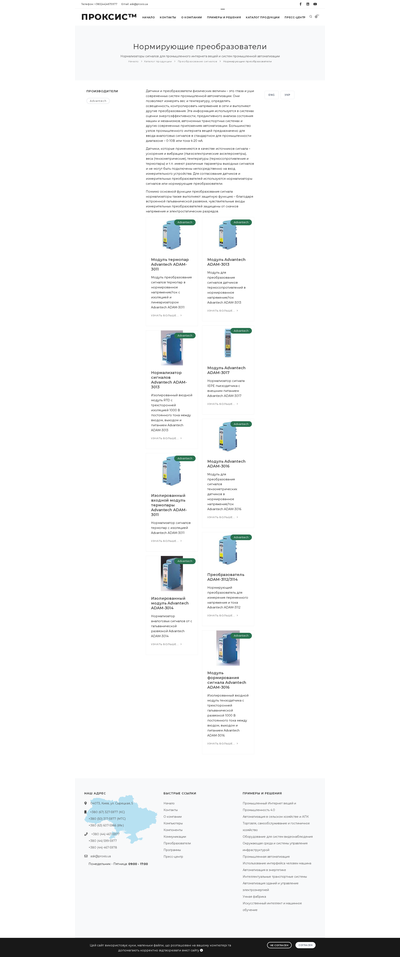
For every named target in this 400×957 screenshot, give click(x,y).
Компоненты (173, 830)
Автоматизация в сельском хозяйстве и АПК (276, 817)
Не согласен (279, 945)
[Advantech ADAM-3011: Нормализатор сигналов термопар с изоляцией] (172, 470)
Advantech (98, 100)
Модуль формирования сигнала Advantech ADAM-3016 (226, 680)
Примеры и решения (224, 17)
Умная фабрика (254, 896)
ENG (272, 94)
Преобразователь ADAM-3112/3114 (225, 577)
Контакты (168, 17)
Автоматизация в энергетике (264, 870)
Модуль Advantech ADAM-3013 (226, 262)
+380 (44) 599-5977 (103, 841)
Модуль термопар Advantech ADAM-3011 (170, 264)
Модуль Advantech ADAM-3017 (226, 370)
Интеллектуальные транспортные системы (275, 876)
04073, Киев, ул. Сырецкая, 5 (111, 803)
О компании (191, 17)
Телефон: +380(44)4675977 (99, 4)
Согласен (305, 945)
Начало (148, 17)
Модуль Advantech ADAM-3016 (226, 464)
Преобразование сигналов (197, 61)
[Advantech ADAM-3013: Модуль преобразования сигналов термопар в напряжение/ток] (228, 234)
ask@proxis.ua (100, 856)
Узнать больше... (165, 315)
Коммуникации (175, 837)
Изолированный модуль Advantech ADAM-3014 (170, 603)
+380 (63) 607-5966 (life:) (106, 825)
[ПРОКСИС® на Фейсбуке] (300, 4)
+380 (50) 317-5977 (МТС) (107, 819)
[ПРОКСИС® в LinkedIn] (307, 4)
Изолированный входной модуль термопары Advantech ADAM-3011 (169, 505)
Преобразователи (177, 843)
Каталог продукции (263, 17)
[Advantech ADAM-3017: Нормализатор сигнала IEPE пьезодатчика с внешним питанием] (228, 343)
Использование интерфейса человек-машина (277, 863)
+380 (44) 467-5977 (105, 834)
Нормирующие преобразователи (247, 61)
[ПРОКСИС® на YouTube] (315, 4)
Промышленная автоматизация (266, 857)
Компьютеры (173, 823)
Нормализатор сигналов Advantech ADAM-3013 (169, 379)
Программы (172, 850)
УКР (287, 94)
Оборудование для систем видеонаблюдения (278, 837)
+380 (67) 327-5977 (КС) (107, 812)
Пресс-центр (295, 17)
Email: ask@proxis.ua (134, 4)
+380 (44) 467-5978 (103, 847)
